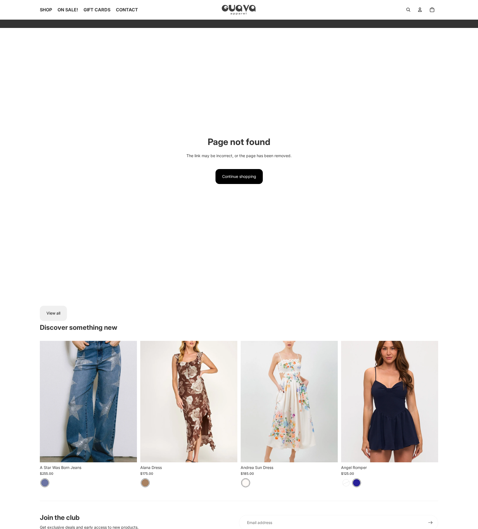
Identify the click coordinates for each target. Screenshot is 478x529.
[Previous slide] (48, 401)
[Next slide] (128, 401)
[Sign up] (430, 522)
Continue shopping (239, 176)
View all (53, 313)
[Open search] (408, 10)
